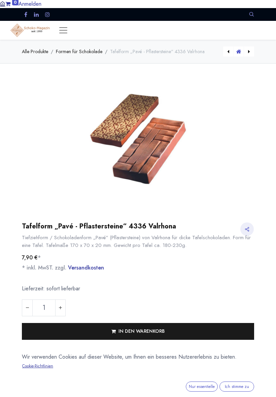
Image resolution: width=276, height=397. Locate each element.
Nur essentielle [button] (202, 387)
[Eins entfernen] (27, 308)
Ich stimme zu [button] (237, 387)
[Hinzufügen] (60, 308)
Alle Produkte (35, 51)
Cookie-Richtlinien (37, 366)
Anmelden (30, 4)
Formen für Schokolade (79, 51)
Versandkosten (86, 268)
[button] (251, 14)
